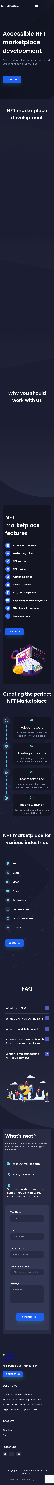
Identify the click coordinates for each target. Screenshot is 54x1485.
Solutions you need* (20, 1266)
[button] (27, 1008)
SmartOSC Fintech (23, 1480)
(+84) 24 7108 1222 (24, 1174)
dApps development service (17, 1394)
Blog (5, 1435)
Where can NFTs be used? (22, 1029)
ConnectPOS (9, 1480)
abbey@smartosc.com (26, 1163)
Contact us (12, 79)
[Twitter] (5, 1454)
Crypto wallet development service (21, 1409)
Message (14, 1283)
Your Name (15, 1212)
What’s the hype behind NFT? (24, 1018)
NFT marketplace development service (23, 1399)
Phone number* (17, 1248)
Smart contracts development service (22, 1404)
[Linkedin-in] (18, 1454)
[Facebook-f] (11, 1454)
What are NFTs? (16, 1008)
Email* (13, 1230)
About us (7, 1430)
